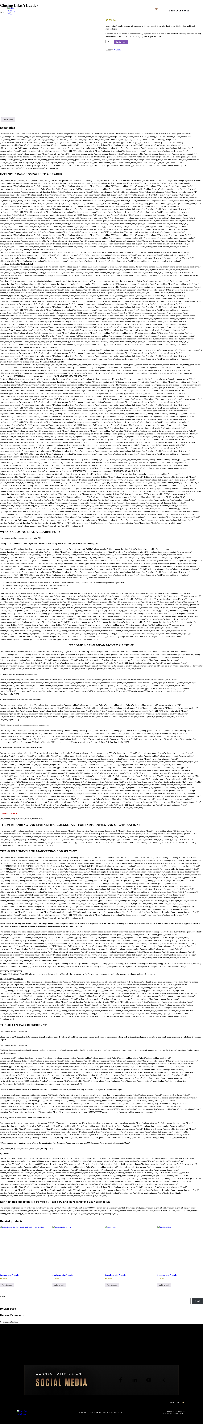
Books (72, 11)
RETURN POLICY (117, 1412)
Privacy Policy (102, 1412)
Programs (54, 11)
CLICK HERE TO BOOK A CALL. (174, 1413)
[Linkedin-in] (135, 1380)
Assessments (110, 11)
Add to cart (121, 42)
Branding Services (138, 11)
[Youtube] (149, 1380)
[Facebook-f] (121, 1380)
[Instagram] (163, 1380)
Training (88, 11)
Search (2, 1296)
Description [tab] (8, 120)
